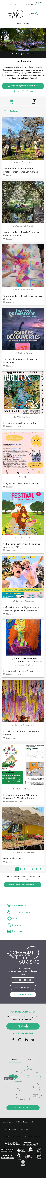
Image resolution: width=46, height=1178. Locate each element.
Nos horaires (25, 987)
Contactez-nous (25, 994)
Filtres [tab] (34, 103)
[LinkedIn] (26, 1039)
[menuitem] (13, 5)
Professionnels (19, 905)
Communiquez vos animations (22, 885)
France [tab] (15, 1060)
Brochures (17, 931)
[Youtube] (33, 1039)
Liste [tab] (11, 103)
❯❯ (41, 869)
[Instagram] (19, 1039)
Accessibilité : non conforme (11, 1137)
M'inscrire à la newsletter (23, 1026)
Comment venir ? (23, 1107)
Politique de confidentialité (25, 1122)
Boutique (16, 925)
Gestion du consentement (33, 1137)
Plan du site (24, 1129)
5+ (28, 869)
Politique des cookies (9, 1129)
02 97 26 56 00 (25, 980)
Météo (16, 918)
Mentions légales (7, 1122)
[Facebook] (13, 1039)
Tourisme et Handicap (22, 912)
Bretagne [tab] (31, 1060)
